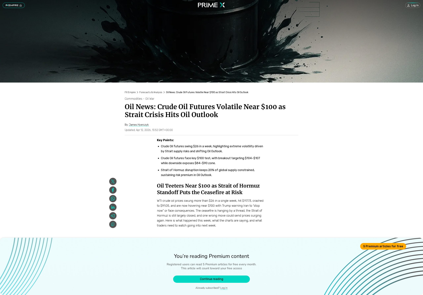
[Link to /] (14, 5)
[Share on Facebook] (112, 190)
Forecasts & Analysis (150, 92)
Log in (224, 288)
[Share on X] (112, 181)
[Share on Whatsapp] (112, 198)
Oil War (149, 99)
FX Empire (130, 92)
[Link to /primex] (211, 6)
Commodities (133, 99)
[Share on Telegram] (112, 215)
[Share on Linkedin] (112, 207)
